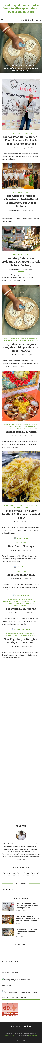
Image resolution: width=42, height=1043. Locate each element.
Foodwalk (19, 133)
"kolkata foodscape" (17, 192)
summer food (25, 340)
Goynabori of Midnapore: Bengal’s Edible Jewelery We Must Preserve (21, 68)
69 (6, 1007)
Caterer (27, 192)
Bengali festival (15, 424)
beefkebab (29, 599)
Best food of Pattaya (21, 546)
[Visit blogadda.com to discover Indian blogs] (19, 992)
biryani (6, 505)
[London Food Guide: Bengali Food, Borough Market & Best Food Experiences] (8, 906)
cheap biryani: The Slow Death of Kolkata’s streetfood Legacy (21, 514)
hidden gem (7, 340)
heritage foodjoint (28, 426)
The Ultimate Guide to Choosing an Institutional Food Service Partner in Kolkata (21, 201)
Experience (23, 338)
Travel (26, 133)
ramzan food (29, 603)
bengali (6, 338)
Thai (17, 542)
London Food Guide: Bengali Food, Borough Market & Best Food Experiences (21, 140)
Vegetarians (35, 340)
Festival (33, 424)
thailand (23, 542)
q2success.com (9, 1035)
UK (31, 133)
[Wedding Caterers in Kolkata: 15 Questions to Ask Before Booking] (8, 932)
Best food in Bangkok (21, 575)
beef (22, 599)
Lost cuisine (16, 340)
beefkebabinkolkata (8, 601)
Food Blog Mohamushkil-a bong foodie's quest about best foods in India (21, 8)
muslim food (19, 603)
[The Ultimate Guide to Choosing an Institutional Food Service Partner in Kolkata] (8, 919)
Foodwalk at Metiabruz (21, 609)
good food (22, 505)
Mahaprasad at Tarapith (21, 432)
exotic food (14, 338)
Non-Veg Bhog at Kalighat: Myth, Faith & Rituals (21, 640)
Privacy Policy (32, 1035)
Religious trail (27, 428)
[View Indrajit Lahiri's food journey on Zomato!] (16, 980)
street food (17, 507)
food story (18, 426)
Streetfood (25, 507)
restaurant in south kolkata (21, 605)
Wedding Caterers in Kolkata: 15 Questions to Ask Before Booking (21, 262)
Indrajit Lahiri (15, 148)
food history (32, 338)
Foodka (12, 133)
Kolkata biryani (31, 505)
